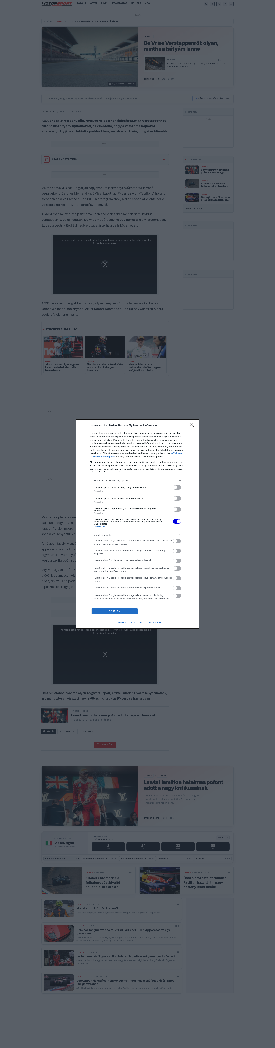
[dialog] (137, 524)
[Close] (193, 426)
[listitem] (137, 480)
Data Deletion (119, 622)
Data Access (137, 622)
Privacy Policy (155, 622)
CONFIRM (114, 611)
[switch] (177, 487)
